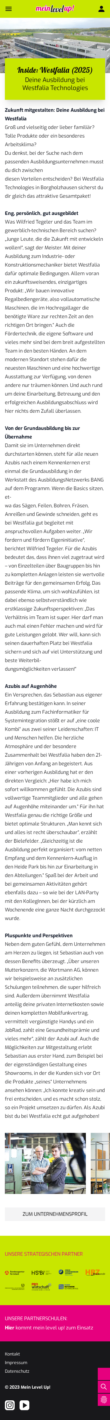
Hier (9, 1327)
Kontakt (12, 1354)
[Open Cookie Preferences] (104, 1400)
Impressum (16, 1363)
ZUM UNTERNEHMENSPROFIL (55, 1214)
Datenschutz (17, 1371)
